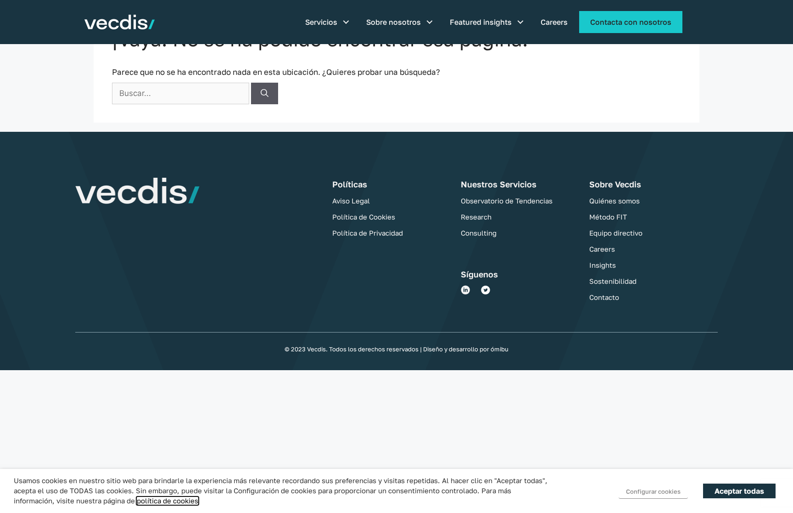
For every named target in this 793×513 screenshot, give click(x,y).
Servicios (321, 22)
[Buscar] (264, 94)
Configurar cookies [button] (653, 491)
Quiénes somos (614, 201)
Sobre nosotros (393, 22)
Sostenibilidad (613, 281)
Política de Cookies (363, 217)
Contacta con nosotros (630, 22)
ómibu (498, 349)
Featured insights (481, 22)
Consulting (479, 233)
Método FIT (608, 217)
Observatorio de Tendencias (507, 201)
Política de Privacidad (367, 233)
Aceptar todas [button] (739, 491)
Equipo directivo (615, 233)
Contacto (604, 297)
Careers (554, 22)
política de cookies (167, 501)
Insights (602, 265)
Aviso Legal (351, 201)
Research (476, 217)
